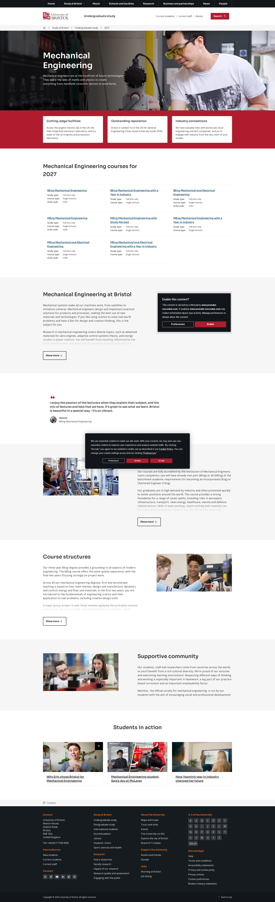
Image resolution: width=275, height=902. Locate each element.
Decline (137, 461)
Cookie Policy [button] (166, 449)
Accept (161, 461)
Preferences (114, 461)
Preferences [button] (149, 453)
